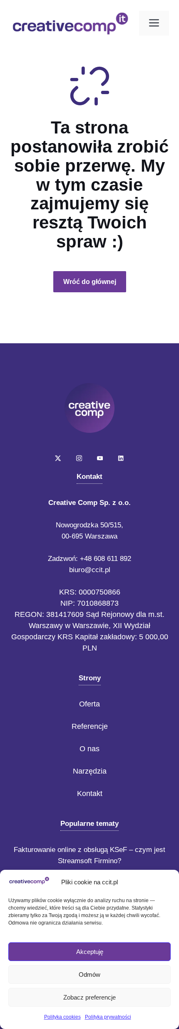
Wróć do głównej (89, 281)
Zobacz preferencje (89, 997)
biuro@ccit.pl (89, 570)
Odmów (89, 974)
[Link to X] (57, 458)
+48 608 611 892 (105, 559)
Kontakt (89, 793)
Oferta (89, 704)
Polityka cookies (62, 1017)
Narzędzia (90, 771)
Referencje (90, 726)
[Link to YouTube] (99, 458)
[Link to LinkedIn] (120, 458)
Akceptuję (89, 951)
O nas (89, 749)
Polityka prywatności (108, 1017)
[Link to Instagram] (79, 458)
